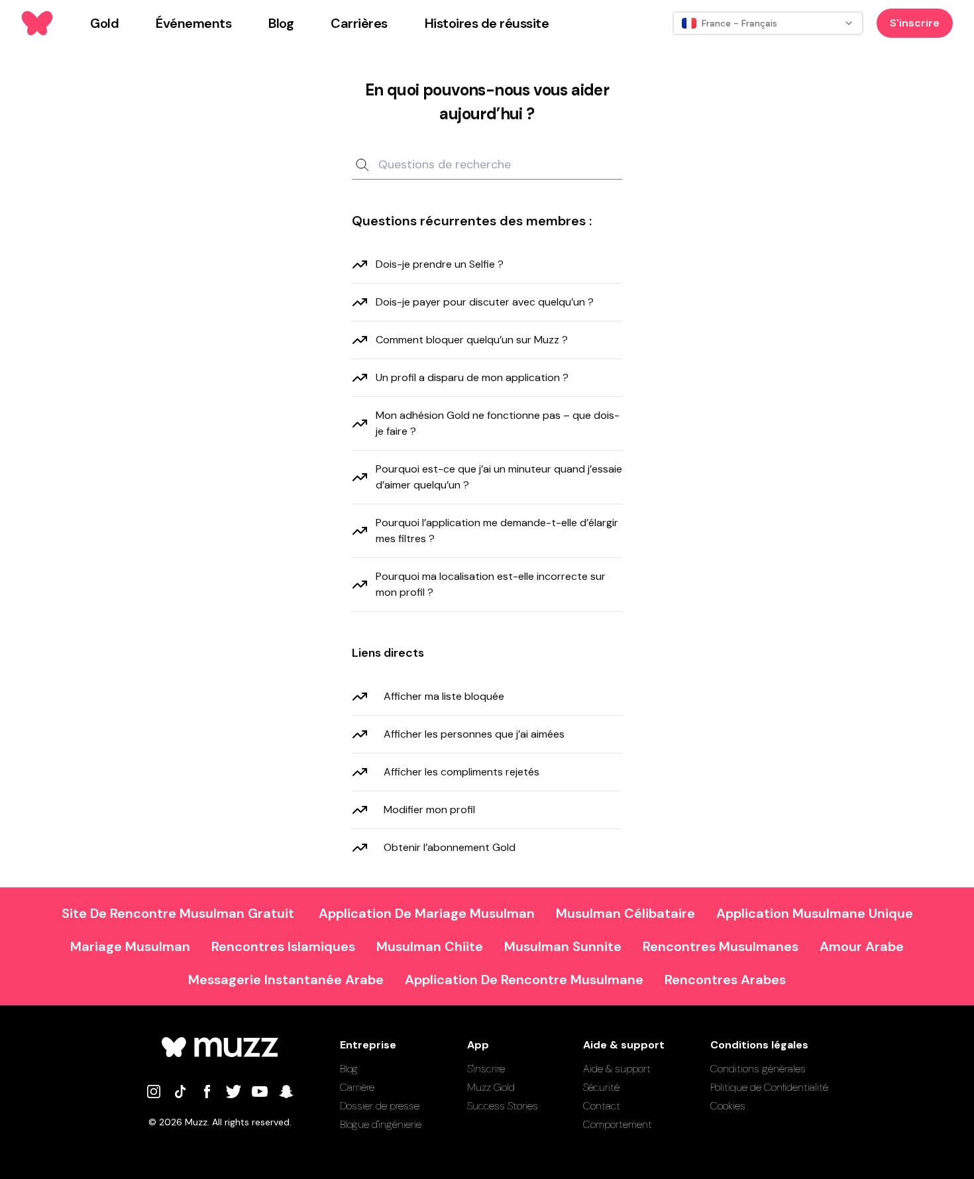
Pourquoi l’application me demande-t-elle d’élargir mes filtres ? (497, 530)
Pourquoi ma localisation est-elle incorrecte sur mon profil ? (491, 584)
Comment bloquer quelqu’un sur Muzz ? (472, 340)
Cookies (727, 1106)
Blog (349, 1069)
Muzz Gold (491, 1087)
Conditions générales (758, 1069)
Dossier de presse (379, 1106)
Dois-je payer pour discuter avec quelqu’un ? (485, 302)
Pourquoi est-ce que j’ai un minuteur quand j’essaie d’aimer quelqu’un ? (499, 477)
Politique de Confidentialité (769, 1087)
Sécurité (601, 1087)
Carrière (357, 1087)
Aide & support (617, 1069)
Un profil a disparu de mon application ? (472, 377)
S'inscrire (915, 23)
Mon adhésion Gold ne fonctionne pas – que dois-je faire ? (498, 423)
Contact (601, 1106)
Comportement (617, 1124)
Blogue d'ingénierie (380, 1124)
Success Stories (502, 1106)
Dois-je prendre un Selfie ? (440, 264)
